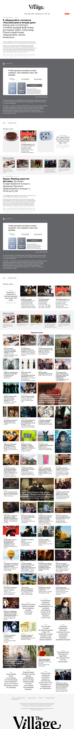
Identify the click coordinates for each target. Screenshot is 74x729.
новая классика (6, 394)
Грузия (22, 514)
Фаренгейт (10, 41)
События (39, 657)
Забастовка (23, 466)
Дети (49, 13)
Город (25, 13)
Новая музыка (58, 418)
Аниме (57, 442)
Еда (42, 13)
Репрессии (5, 538)
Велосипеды (40, 514)
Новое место (11, 290)
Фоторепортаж (24, 490)
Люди (29, 13)
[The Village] (37, 8)
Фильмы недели (24, 418)
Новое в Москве (23, 142)
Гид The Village (23, 394)
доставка (15, 195)
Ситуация (22, 442)
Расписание (23, 538)
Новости (28, 602)
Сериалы (5, 490)
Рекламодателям (15, 699)
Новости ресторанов (9, 17)
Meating (8, 195)
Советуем (40, 418)
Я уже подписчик (8, 63)
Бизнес (32, 13)
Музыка (5, 442)
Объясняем (23, 633)
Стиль (45, 13)
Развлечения (38, 13)
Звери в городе (40, 442)
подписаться (34, 85)
